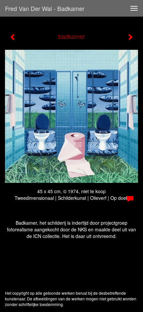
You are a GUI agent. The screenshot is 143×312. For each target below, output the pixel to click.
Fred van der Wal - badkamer (44, 8)
